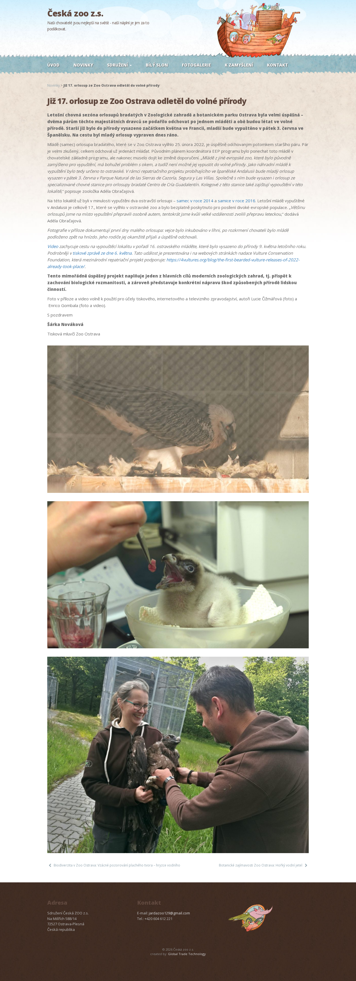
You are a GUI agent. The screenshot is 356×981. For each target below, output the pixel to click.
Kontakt (277, 65)
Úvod (53, 65)
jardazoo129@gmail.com (169, 913)
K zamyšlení (239, 65)
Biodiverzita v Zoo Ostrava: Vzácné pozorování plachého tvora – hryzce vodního (117, 865)
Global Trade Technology (187, 954)
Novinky (83, 65)
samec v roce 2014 (195, 200)
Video (52, 246)
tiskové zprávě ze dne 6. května (102, 253)
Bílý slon (157, 65)
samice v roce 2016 (236, 200)
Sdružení (118, 65)
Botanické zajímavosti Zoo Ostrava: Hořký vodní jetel (260, 865)
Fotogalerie (196, 65)
